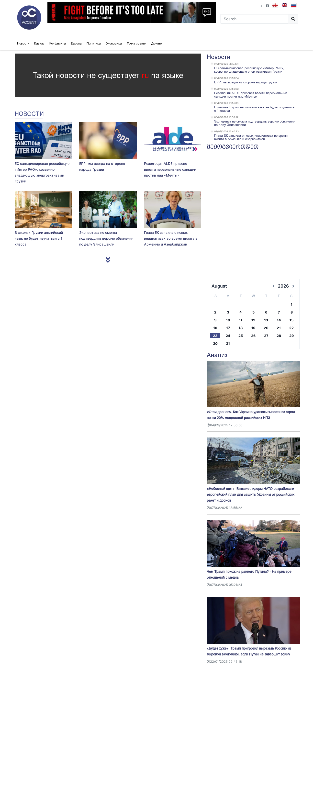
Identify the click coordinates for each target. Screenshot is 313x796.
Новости (23, 43)
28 (279, 336)
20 (266, 328)
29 (291, 336)
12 (253, 320)
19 (253, 328)
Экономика (114, 43)
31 (228, 343)
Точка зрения (136, 43)
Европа (76, 43)
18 (241, 328)
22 (291, 328)
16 (215, 328)
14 (279, 320)
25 (240, 336)
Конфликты (57, 43)
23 (215, 336)
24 (228, 336)
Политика (94, 43)
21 (279, 328)
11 (240, 320)
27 (266, 336)
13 (266, 320)
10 (228, 320)
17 (228, 328)
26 (253, 336)
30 (215, 343)
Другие (156, 43)
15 (291, 320)
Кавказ (39, 43)
